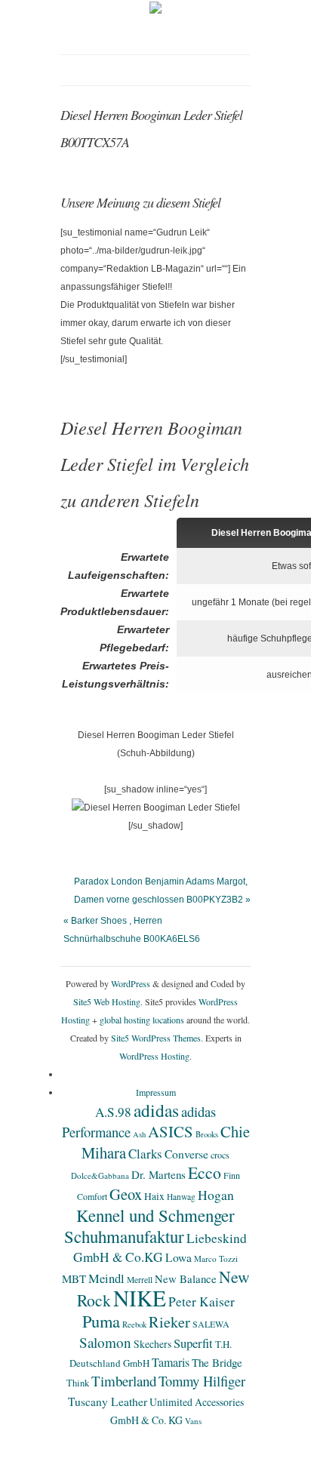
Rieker (169, 1322)
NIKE (139, 1297)
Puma (101, 1320)
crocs (220, 1155)
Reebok (134, 1324)
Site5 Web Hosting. (108, 1001)
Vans (193, 1420)
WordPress (130, 983)
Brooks (207, 1134)
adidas (156, 1110)
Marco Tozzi (216, 1258)
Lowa (178, 1257)
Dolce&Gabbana (100, 1175)
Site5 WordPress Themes (156, 1038)
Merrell (139, 1279)
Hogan (216, 1195)
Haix (154, 1196)
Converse (186, 1153)
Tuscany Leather (107, 1401)
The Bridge (217, 1362)
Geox (125, 1194)
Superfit (193, 1343)
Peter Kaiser (201, 1301)
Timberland (123, 1380)
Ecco (204, 1172)
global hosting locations (142, 1020)
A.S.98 (113, 1112)
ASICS (170, 1131)
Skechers (152, 1344)
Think (77, 1383)
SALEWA (210, 1324)
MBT (74, 1278)
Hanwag (181, 1196)
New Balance (186, 1278)
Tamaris (170, 1362)
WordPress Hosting (154, 1056)
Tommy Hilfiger (202, 1380)
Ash (139, 1134)
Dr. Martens (158, 1174)
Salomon (105, 1342)
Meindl (106, 1278)
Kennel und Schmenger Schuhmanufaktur (149, 1226)
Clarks (145, 1153)
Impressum (156, 1092)
